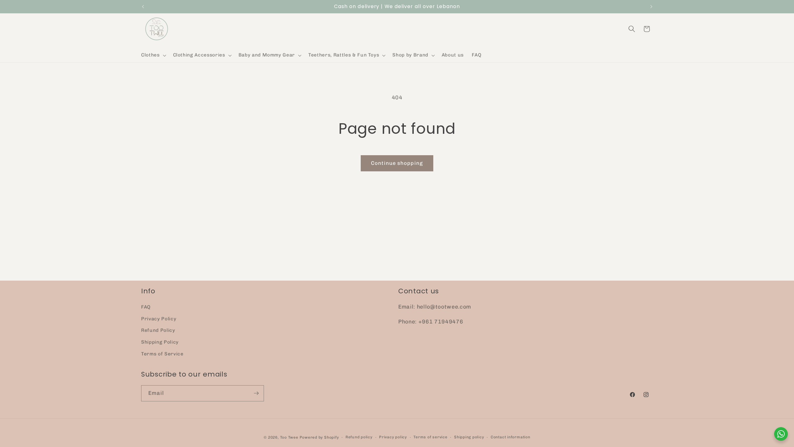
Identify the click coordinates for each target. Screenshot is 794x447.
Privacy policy (393, 437)
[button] (153, 55)
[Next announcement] (651, 6)
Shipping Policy (160, 342)
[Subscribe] (256, 393)
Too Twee (289, 437)
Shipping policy (469, 437)
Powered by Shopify (319, 437)
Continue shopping (397, 163)
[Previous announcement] (143, 6)
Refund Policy (158, 330)
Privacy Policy (158, 319)
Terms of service (430, 437)
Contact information (510, 437)
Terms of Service (162, 354)
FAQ (146, 307)
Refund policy (359, 437)
